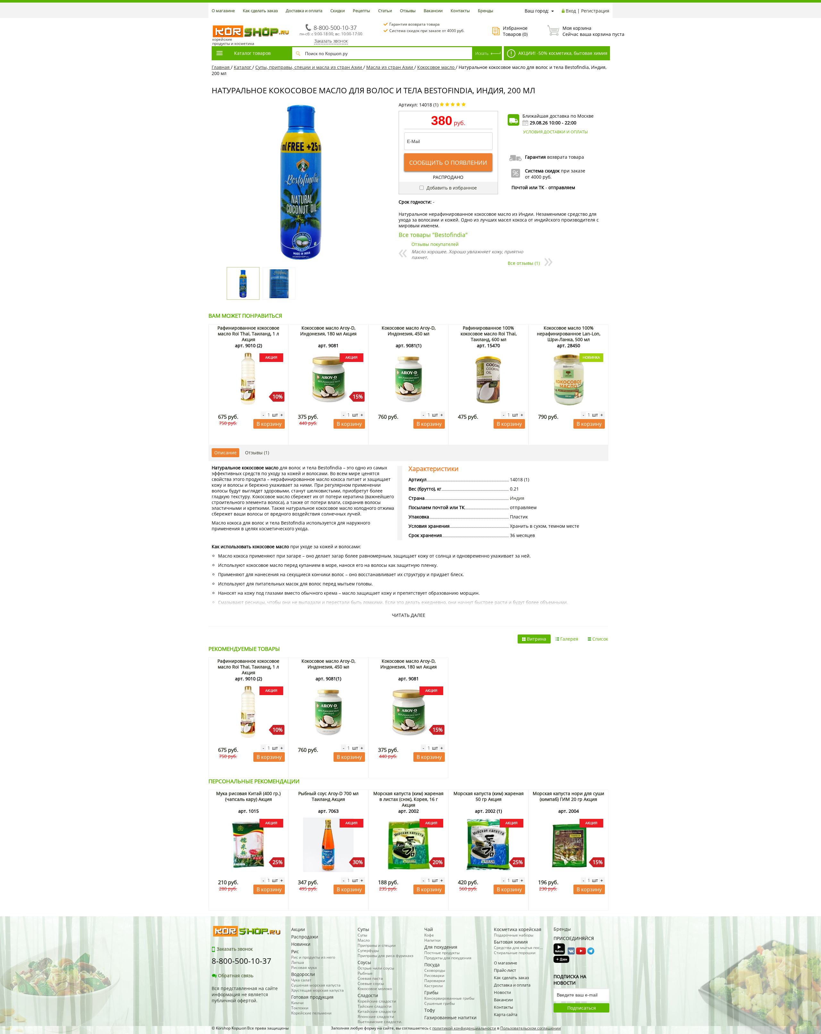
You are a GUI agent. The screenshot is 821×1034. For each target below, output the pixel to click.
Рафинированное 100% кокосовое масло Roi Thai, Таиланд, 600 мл (489, 333)
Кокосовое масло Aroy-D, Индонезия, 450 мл (409, 331)
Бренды (485, 10)
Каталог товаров (252, 53)
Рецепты (361, 10)
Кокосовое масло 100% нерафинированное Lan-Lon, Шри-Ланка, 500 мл (568, 333)
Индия (517, 498)
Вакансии (433, 10)
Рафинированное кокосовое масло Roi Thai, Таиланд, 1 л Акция (248, 333)
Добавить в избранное (451, 188)
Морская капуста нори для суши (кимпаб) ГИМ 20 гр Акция (568, 796)
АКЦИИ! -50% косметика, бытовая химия (562, 53)
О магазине (223, 10)
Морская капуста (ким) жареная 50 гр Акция (488, 796)
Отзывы (408, 10)
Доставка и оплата (304, 10)
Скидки (337, 10)
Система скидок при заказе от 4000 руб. (426, 30)
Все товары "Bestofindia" (433, 235)
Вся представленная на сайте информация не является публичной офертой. (245, 994)
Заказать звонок (331, 41)
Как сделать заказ (260, 10)
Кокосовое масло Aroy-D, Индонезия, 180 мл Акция (328, 331)
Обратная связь (235, 975)
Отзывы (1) (257, 453)
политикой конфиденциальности (464, 1028)
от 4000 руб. (538, 177)
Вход (571, 11)
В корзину (269, 423)
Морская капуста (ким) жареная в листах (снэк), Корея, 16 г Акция (408, 799)
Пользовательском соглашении (530, 1028)
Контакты (460, 10)
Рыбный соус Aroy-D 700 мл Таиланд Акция (328, 796)
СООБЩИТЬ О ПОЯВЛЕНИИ (448, 162)
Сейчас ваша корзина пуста (586, 31)
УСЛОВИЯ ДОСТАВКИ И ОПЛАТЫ (555, 132)
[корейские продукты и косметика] (215, 21)
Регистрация (595, 11)
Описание (225, 453)
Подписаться (581, 1008)
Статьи (385, 10)
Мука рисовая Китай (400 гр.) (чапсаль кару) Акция (248, 796)
